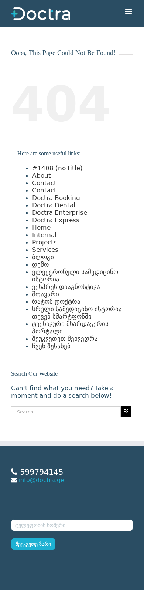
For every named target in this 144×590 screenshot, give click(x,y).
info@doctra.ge (41, 480)
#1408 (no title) (57, 168)
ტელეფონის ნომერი (38, 514)
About (41, 175)
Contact (44, 183)
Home (41, 227)
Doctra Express (55, 220)
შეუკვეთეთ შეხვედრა (65, 338)
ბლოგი (43, 257)
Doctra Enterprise (59, 212)
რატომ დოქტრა (56, 301)
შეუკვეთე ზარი (33, 544)
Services (45, 249)
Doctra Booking (56, 197)
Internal (44, 234)
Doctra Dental (53, 205)
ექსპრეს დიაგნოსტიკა (66, 286)
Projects (44, 242)
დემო (40, 264)
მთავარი (45, 294)
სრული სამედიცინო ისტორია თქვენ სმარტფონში (77, 312)
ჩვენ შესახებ (51, 346)
